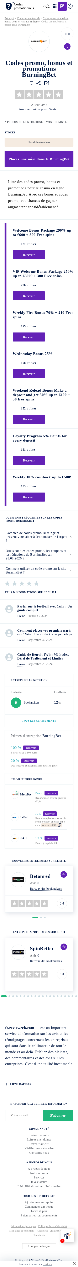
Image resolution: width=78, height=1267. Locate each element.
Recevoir (39, 645)
